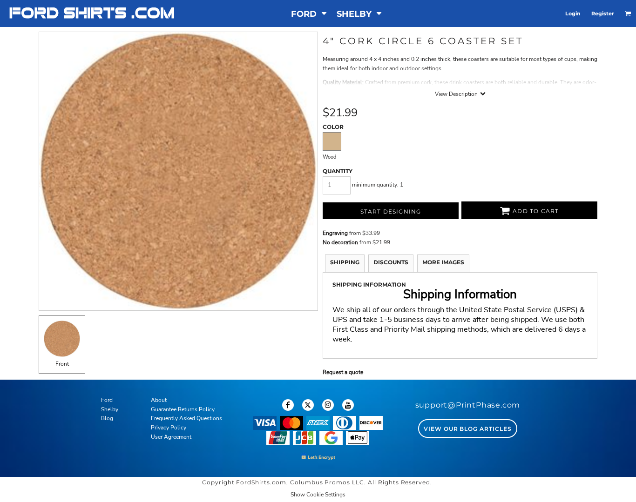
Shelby (109, 409)
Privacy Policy (168, 427)
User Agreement (171, 437)
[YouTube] (348, 405)
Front (62, 364)
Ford (107, 400)
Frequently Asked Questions (186, 418)
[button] (309, 14)
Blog (107, 418)
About (159, 400)
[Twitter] (308, 405)
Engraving (335, 233)
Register (602, 13)
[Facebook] (288, 405)
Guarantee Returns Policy (183, 409)
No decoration (340, 242)
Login (573, 13)
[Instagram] (328, 405)
